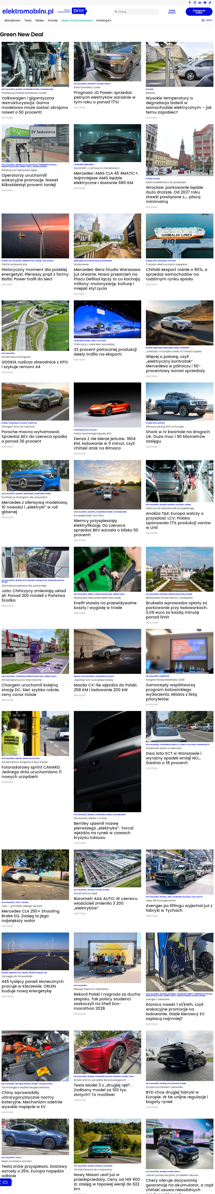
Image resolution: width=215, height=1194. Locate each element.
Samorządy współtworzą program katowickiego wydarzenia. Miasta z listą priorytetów (171, 692)
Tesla (131, 1076)
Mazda (77, 676)
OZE (44, 260)
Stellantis (197, 897)
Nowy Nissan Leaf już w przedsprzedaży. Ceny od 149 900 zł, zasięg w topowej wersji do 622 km (107, 1182)
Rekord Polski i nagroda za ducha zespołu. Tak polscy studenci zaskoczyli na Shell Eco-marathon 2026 (107, 1001)
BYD (155, 260)
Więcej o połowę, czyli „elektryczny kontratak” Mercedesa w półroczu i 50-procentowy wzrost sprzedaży (175, 364)
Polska (156, 178)
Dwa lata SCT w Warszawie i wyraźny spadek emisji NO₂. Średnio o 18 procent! (173, 758)
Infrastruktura (10, 166)
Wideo (39, 20)
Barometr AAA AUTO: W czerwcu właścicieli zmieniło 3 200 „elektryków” (106, 903)
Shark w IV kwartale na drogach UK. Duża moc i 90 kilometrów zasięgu (178, 436)
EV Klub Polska (30, 164)
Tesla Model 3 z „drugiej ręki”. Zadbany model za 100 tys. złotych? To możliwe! (102, 1089)
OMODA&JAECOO (56, 580)
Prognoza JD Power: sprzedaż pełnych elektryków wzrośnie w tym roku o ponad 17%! (105, 97)
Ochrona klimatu (169, 744)
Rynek (36, 89)
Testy (28, 20)
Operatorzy (25, 166)
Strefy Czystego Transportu (194, 744)
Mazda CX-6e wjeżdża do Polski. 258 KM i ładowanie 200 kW (105, 687)
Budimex (171, 994)
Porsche (32, 423)
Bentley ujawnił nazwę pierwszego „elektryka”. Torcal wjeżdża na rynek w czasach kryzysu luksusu (103, 830)
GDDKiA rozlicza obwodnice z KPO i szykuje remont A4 (35, 364)
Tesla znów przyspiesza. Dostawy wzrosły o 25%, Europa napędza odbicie (34, 1171)
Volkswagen (46, 89)
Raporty (92, 83)
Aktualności (12, 20)
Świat (108, 83)
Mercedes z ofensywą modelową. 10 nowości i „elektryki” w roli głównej (35, 507)
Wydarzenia (106, 260)
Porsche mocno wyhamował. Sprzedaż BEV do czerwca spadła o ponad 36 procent (34, 436)
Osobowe (27, 89)
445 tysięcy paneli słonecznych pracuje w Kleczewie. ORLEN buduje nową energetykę (33, 986)
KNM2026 (164, 676)
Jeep (169, 897)
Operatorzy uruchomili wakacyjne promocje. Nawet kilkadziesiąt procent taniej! (30, 180)
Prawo (27, 1083)
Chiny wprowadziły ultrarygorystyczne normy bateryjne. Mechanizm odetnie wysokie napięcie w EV (32, 1100)
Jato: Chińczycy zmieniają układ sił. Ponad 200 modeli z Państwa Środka (34, 595)
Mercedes (89, 164)
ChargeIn (21, 676)
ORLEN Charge (39, 166)
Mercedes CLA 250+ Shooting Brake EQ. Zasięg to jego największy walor (30, 915)
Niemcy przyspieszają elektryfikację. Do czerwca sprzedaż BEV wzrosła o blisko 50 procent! (106, 528)
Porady (53, 20)
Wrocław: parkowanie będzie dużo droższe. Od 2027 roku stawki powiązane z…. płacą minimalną (174, 194)
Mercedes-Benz (171, 347)
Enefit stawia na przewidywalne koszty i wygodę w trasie (105, 605)
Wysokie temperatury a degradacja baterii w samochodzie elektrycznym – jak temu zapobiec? (179, 105)
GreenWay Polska (48, 164)
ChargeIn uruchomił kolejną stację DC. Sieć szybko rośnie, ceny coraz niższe (30, 689)
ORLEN (39, 260)
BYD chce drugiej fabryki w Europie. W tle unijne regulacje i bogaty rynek (177, 1097)
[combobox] (135, 11)
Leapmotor (41, 580)
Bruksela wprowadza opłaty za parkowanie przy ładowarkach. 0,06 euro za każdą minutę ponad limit (177, 610)
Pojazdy (172, 260)
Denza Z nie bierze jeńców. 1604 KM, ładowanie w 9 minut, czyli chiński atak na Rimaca (105, 443)
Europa (161, 423)
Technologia (45, 1083)
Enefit (91, 594)
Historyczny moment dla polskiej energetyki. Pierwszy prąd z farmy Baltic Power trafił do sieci (35, 274)
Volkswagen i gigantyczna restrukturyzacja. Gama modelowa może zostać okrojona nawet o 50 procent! (35, 105)
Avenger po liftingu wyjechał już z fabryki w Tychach (179, 908)
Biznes (19, 89)
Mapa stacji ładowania (77, 20)
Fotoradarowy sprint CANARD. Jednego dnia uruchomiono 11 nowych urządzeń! (32, 771)
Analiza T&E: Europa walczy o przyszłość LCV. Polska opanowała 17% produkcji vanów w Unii (178, 520)
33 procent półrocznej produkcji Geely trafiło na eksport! (105, 352)
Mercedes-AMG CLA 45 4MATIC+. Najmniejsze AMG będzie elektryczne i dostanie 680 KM (106, 178)
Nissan (98, 1166)
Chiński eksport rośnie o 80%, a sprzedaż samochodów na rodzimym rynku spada (176, 274)
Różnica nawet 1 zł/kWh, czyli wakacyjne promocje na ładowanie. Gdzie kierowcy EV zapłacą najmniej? (175, 1011)
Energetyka (29, 260)
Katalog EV (103, 20)
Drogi (19, 758)
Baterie (149, 89)
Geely (94, 340)
